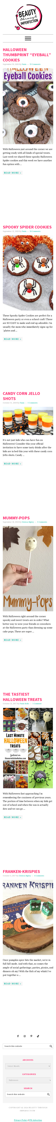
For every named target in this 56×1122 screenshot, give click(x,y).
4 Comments (39, 876)
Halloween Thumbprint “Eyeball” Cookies (27, 55)
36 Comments (35, 231)
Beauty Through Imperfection (28, 15)
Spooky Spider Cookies (27, 227)
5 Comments (33, 403)
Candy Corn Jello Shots (21, 396)
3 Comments (42, 522)
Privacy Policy (21, 1120)
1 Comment (37, 704)
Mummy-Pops (16, 518)
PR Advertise (35, 1120)
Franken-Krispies (21, 871)
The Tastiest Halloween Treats (22, 696)
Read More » (12, 172)
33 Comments (35, 64)
